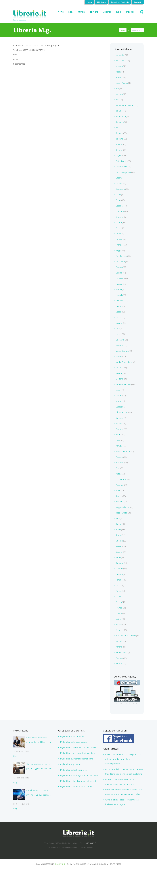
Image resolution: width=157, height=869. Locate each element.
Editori (94, 12)
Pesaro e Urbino (123, 451)
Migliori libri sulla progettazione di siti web (79, 775)
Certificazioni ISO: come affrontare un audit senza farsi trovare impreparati (38, 793)
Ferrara (119, 239)
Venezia (119, 630)
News (60, 12)
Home (89, 2)
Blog (118, 12)
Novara (119, 395)
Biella (118, 127)
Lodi (118, 328)
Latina (118, 306)
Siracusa (119, 563)
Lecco (118, 317)
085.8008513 (91, 843)
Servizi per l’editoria (120, 2)
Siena (118, 557)
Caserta (119, 177)
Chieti (118, 194)
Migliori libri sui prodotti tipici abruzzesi (78, 747)
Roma (118, 529)
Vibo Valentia (122, 652)
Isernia (119, 289)
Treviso (119, 607)
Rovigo (119, 535)
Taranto (119, 574)
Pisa (117, 468)
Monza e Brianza (123, 384)
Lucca (118, 334)
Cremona (120, 211)
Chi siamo (101, 2)
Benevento (121, 116)
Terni (118, 585)
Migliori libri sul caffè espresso (74, 770)
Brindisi (119, 150)
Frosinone (120, 261)
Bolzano (119, 138)
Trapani (119, 596)
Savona (119, 552)
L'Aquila (119, 295)
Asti (117, 88)
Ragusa (119, 496)
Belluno (119, 110)
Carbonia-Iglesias (123, 172)
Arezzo (119, 77)
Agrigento (120, 55)
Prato (118, 490)
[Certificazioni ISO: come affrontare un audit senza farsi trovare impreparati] (19, 794)
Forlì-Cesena (121, 256)
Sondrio (119, 568)
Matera (119, 356)
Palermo (119, 429)
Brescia (119, 144)
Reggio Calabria (122, 507)
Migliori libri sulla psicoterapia (73, 742)
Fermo (118, 233)
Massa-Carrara (122, 351)
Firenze (119, 244)
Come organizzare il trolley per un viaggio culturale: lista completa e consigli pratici (39, 767)
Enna (118, 228)
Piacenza (120, 462)
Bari (117, 99)
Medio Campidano (124, 362)
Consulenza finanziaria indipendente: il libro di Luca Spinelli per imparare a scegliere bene (39, 740)
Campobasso (121, 166)
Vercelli (119, 641)
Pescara (119, 457)
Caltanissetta (121, 161)
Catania (119, 183)
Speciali (130, 12)
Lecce (118, 311)
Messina (119, 367)
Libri (70, 12)
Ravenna (120, 501)
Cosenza (120, 205)
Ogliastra (120, 406)
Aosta (118, 71)
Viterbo (119, 663)
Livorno (119, 323)
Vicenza (119, 658)
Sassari (119, 546)
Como (118, 200)
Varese (119, 624)
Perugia (119, 445)
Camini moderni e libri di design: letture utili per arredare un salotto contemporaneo (123, 759)
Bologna (119, 133)
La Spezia (120, 300)
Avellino (119, 94)
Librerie (107, 12)
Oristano (120, 418)
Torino (119, 591)
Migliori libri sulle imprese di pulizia (76, 786)
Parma (118, 434)
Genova (119, 267)
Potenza (119, 485)
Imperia (119, 284)
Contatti (138, 2)
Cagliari (119, 155)
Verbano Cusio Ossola (126, 635)
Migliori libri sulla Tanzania (72, 736)
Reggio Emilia (121, 512)
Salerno (119, 540)
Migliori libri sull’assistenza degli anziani (78, 781)
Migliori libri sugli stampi (70, 764)
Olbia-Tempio (122, 412)
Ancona (119, 66)
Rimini (118, 524)
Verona (119, 646)
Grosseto (120, 278)
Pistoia (119, 473)
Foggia (118, 250)
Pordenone (121, 479)
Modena (119, 378)
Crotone (119, 217)
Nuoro (118, 401)
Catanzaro (120, 189)
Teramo (119, 579)
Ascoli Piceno (122, 83)
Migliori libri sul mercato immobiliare (76, 758)
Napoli (118, 390)
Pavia (118, 440)
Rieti (118, 518)
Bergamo (120, 122)
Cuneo (119, 222)
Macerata (120, 339)
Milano (119, 373)
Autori (81, 12)
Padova (119, 423)
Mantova (119, 345)
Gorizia (119, 272)
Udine (118, 619)
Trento (119, 602)
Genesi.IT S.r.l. (60, 864)
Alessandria (121, 60)
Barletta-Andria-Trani (125, 105)
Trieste (119, 613)
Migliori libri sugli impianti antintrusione (77, 753)
